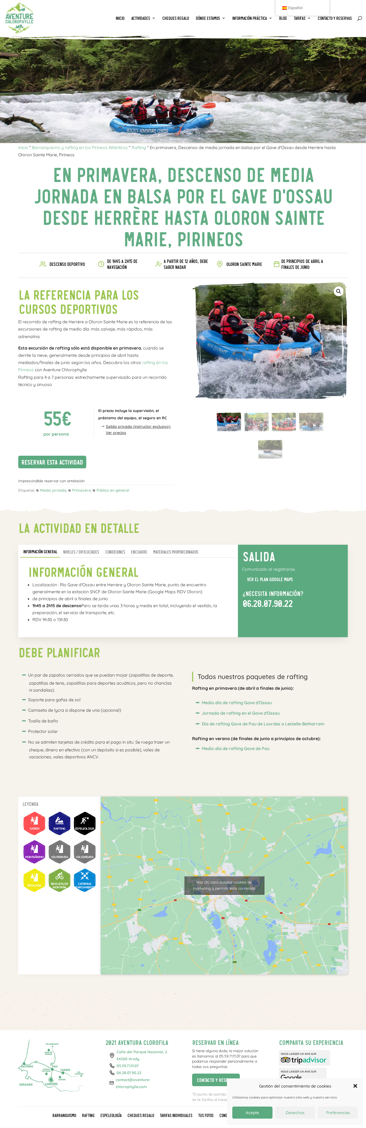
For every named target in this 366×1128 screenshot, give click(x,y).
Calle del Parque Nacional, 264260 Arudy (142, 1055)
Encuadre (139, 552)
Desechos (295, 1112)
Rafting (139, 147)
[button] (338, 291)
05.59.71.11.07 (128, 1065)
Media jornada (53, 490)
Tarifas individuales (176, 1115)
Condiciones (115, 552)
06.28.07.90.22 (267, 603)
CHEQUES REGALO (140, 1115)
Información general (40, 551)
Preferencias (338, 1112)
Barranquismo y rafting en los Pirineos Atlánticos (80, 147)
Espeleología (110, 1115)
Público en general (112, 490)
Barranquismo (64, 1115)
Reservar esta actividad (50, 461)
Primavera (81, 490)
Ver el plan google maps (267, 578)
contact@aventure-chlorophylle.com (133, 1083)
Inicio (23, 147)
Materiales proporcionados (175, 552)
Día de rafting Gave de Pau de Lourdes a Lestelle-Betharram (263, 723)
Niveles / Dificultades (81, 552)
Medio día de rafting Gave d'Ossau (237, 702)
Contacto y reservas (214, 1079)
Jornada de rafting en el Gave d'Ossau (241, 713)
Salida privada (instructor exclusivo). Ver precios (138, 429)
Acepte (252, 1112)
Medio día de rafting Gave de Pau (236, 748)
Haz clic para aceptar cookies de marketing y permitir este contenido (224, 885)
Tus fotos (205, 1115)
